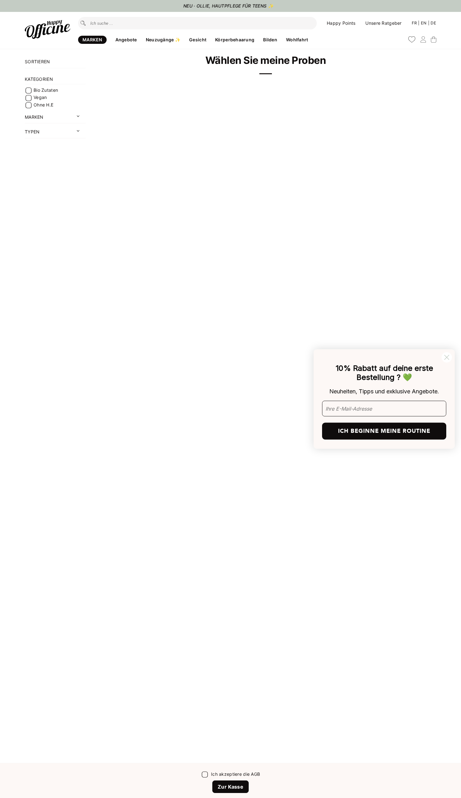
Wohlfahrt (297, 39)
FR (415, 23)
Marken (92, 39)
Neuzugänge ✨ (163, 39)
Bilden (270, 39)
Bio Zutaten (46, 90)
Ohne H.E (43, 104)
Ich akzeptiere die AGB (235, 774)
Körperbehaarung (234, 39)
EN (424, 23)
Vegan (40, 97)
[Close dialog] (446, 357)
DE (433, 23)
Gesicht (197, 39)
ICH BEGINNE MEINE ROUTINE (384, 431)
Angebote (126, 39)
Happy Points (341, 23)
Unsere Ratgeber (383, 23)
